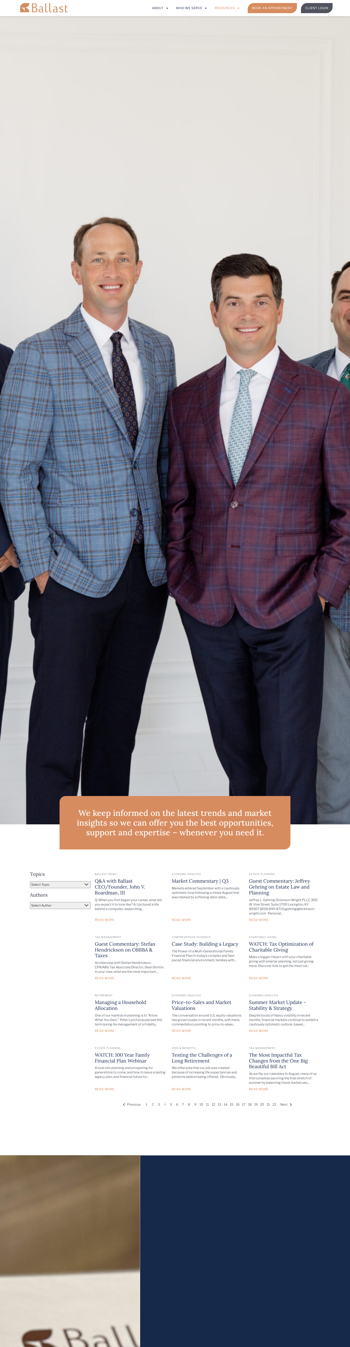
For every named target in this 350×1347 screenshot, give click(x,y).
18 (250, 1104)
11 (207, 1104)
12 (213, 1104)
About (158, 8)
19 (256, 1104)
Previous (134, 1104)
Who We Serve (189, 8)
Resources (225, 8)
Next (284, 1104)
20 (262, 1104)
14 (225, 1104)
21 (268, 1104)
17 (243, 1104)
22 (274, 1104)
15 (231, 1104)
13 (219, 1104)
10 (201, 1104)
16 (237, 1104)
